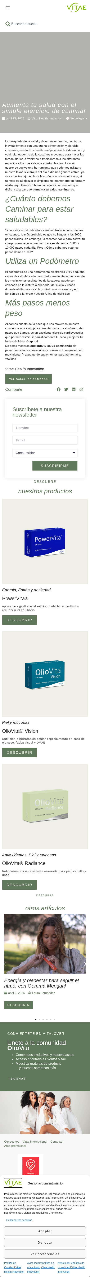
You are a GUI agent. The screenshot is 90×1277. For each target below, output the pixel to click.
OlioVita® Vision (20, 731)
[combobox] (45, 24)
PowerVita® (15, 598)
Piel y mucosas (16, 722)
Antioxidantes (14, 855)
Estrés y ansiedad (34, 590)
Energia (9, 590)
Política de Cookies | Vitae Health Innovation (14, 1267)
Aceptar (45, 1231)
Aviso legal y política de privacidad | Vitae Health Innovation (41, 1267)
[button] (7, 7)
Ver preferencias (45, 1254)
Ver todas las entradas (28, 379)
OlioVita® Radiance (23, 863)
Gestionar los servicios (19, 1220)
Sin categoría (78, 118)
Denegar (45, 1242)
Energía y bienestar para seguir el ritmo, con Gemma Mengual (41, 983)
